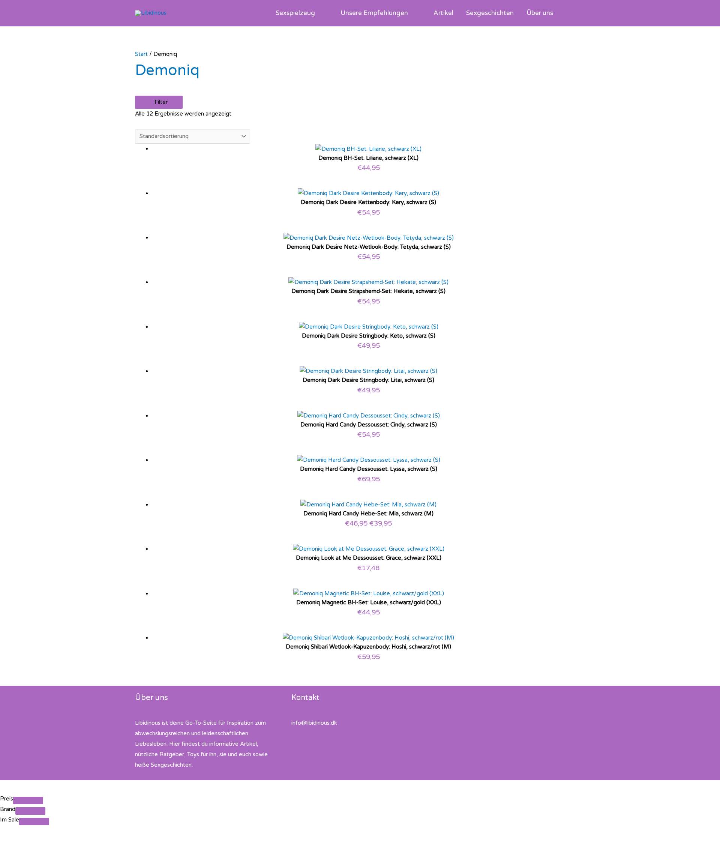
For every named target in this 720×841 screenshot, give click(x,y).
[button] (318, 13)
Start (141, 54)
